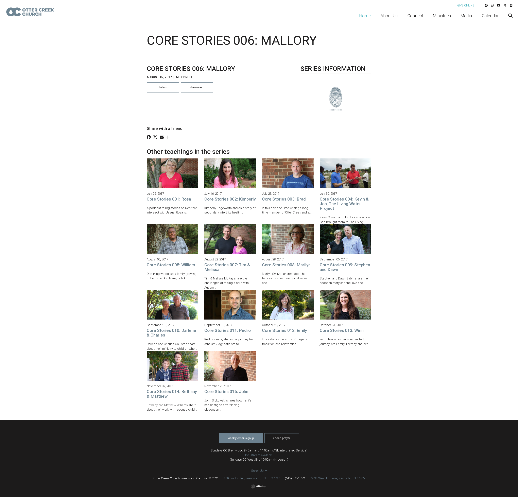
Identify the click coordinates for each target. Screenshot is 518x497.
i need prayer (281, 438)
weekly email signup (241, 438)
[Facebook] (486, 5)
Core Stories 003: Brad (284, 199)
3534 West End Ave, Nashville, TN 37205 (338, 478)
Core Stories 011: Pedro (227, 330)
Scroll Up (257, 471)
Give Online (465, 5)
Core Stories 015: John (226, 391)
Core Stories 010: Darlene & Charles (171, 333)
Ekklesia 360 (259, 486)
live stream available (259, 455)
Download (196, 87)
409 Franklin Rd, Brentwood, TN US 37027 (251, 478)
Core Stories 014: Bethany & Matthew (172, 394)
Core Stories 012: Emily (284, 330)
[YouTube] (498, 5)
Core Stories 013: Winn (342, 330)
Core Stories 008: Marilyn (286, 264)
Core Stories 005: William (171, 264)
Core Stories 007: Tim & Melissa (227, 267)
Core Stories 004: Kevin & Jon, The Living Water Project (344, 204)
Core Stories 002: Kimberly (230, 199)
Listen (163, 87)
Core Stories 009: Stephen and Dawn (345, 267)
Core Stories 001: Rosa (169, 199)
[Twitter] (504, 5)
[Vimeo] (511, 5)
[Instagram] (492, 5)
